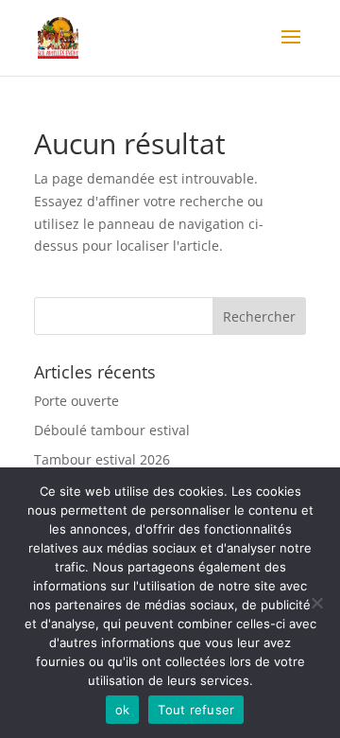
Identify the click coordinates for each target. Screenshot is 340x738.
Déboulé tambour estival (112, 430)
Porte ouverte (76, 401)
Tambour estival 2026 (102, 459)
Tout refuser (196, 709)
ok (122, 709)
